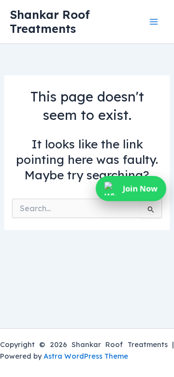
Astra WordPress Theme (86, 356)
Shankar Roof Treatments (50, 21)
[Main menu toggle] (153, 22)
